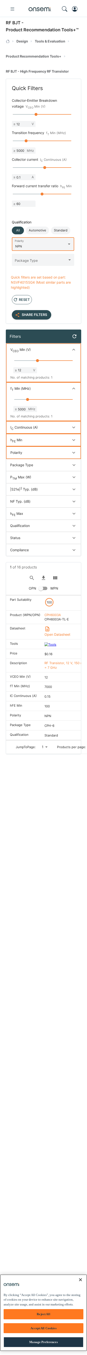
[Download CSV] (43, 578)
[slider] (36, 114)
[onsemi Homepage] (40, 9)
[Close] (80, 1279)
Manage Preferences (43, 1342)
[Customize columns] (55, 578)
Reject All (43, 1314)
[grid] (43, 667)
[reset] (74, 336)
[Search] (32, 578)
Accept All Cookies (43, 1328)
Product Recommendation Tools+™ (42, 29)
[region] (43, 1312)
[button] (18, 230)
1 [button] (43, 747)
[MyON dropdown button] (76, 9)
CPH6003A (52, 615)
